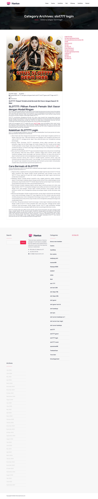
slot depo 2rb (68, 58)
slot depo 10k (54, 292)
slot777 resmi (54, 342)
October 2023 (10, 468)
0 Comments (13, 98)
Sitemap (72, 3)
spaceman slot (68, 43)
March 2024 (9, 455)
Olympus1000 (13, 95)
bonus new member (56, 241)
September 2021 (11, 485)
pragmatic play (68, 36)
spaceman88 (54, 346)
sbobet (52, 271)
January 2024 (10, 458)
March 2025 (9, 416)
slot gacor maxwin (69, 50)
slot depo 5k (68, 56)
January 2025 (10, 422)
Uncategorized (54, 359)
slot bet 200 (54, 287)
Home (46, 3)
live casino (53, 254)
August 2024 (10, 439)
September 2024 (11, 435)
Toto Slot (53, 354)
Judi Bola (60, 3)
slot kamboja (54, 308)
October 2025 (10, 393)
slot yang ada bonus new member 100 (74, 40)
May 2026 (9, 376)
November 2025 (11, 390)
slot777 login (50, 95)
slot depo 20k (54, 296)
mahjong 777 (68, 53)
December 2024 (11, 426)
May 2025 (9, 409)
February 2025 (10, 419)
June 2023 (9, 481)
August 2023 (10, 475)
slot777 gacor (43, 95)
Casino (53, 3)
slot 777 (19, 95)
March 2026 (9, 383)
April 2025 (9, 412)
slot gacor (24, 95)
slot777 (38, 95)
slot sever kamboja (56, 325)
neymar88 (53, 262)
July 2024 (9, 442)
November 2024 (11, 429)
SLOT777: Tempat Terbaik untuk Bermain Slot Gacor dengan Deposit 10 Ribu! (33, 102)
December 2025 (11, 386)
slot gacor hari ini (31, 95)
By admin (21, 93)
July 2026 (9, 370)
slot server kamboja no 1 (57, 317)
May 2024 (9, 449)
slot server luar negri (56, 321)
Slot (66, 3)
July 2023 (9, 478)
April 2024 (9, 452)
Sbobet (87, 3)
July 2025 (9, 403)
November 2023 (11, 465)
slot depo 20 (68, 46)
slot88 (66, 41)
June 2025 (9, 406)
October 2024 (10, 432)
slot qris (67, 45)
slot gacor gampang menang (72, 38)
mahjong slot (54, 258)
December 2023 (11, 462)
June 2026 (9, 373)
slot (57, 146)
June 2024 (9, 445)
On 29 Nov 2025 (13, 93)
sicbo (51, 275)
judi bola (67, 55)
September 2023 (11, 471)
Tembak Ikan (54, 350)
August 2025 (10, 399)
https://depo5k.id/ (69, 48)
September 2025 (11, 396)
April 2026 (9, 380)
